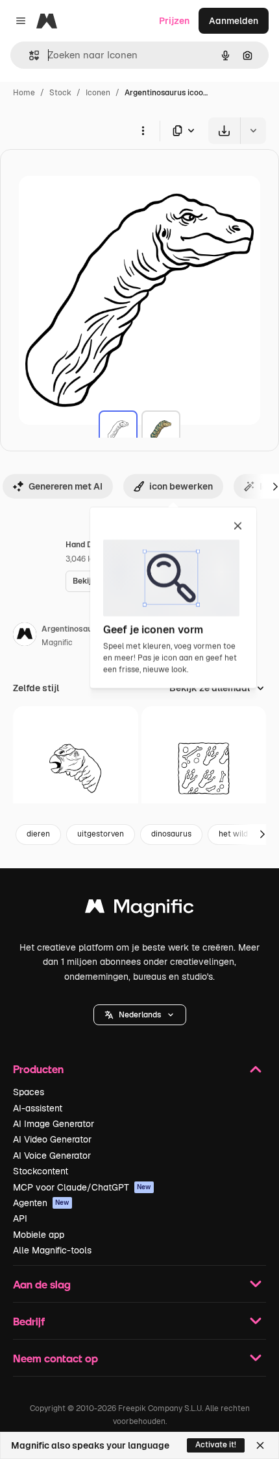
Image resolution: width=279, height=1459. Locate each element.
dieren (38, 834)
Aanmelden (233, 21)
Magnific (57, 642)
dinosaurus (171, 834)
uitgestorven (100, 834)
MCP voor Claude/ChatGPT (82, 1187)
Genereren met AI (66, 486)
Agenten (41, 1203)
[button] (139, 1014)
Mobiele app (38, 1234)
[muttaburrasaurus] (75, 768)
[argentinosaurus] (118, 429)
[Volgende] (262, 834)
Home (24, 93)
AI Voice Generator (52, 1155)
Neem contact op (55, 1358)
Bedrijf (29, 1321)
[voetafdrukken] (204, 768)
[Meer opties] (143, 130)
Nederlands (140, 1015)
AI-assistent (37, 1108)
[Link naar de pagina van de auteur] (24, 636)
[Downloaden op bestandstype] (184, 130)
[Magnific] (139, 909)
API (20, 1218)
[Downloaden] (224, 130)
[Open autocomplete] (29, 55)
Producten (38, 1069)
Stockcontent (40, 1171)
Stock (60, 93)
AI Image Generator (53, 1124)
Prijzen (174, 21)
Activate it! (215, 1445)
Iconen (98, 93)
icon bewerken (181, 486)
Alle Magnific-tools (52, 1250)
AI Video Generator (52, 1139)
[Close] (260, 1445)
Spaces (28, 1092)
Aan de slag (42, 1284)
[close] (237, 526)
